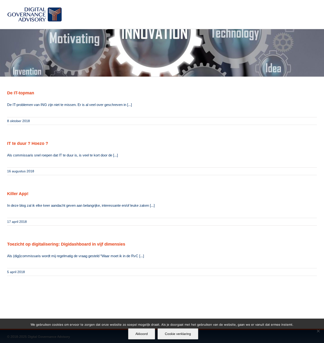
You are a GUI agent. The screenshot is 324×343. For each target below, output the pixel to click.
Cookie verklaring (178, 334)
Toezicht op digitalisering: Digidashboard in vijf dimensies (66, 244)
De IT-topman (20, 93)
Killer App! (17, 193)
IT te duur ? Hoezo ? (27, 143)
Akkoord (141, 334)
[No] (318, 331)
